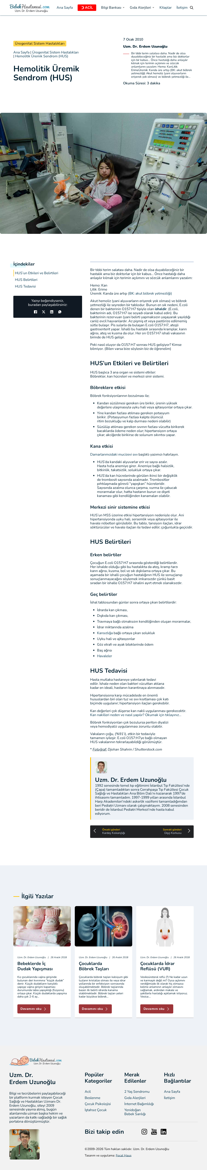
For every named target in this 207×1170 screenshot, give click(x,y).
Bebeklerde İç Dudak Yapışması (35, 966)
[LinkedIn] (52, 312)
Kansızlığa (105, 632)
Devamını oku (30, 1009)
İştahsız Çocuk (96, 1110)
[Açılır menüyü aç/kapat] (82, 7)
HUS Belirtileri (26, 280)
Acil (88, 1092)
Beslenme (92, 1098)
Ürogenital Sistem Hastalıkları (39, 43)
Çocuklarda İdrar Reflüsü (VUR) (157, 966)
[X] (44, 312)
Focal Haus (123, 1155)
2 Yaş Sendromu (137, 1092)
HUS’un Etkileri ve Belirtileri (36, 273)
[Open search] (192, 8)
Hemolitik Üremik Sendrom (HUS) (41, 56)
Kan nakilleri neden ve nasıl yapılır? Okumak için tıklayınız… (135, 714)
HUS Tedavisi (25, 286)
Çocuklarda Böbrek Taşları (94, 966)
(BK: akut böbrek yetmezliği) (149, 293)
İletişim (182, 8)
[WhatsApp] (60, 312)
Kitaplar (165, 8)
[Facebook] (36, 312)
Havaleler (104, 655)
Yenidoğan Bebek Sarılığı (135, 1112)
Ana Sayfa (65, 8)
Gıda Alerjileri (135, 1098)
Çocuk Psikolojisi (98, 1104)
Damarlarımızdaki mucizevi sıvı (114, 454)
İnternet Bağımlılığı (139, 1104)
